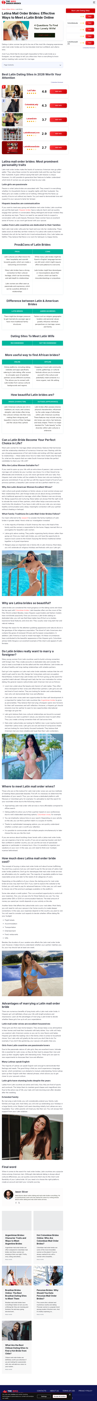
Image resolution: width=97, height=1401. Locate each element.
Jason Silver (21, 1191)
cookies (13, 1394)
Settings (44, 1396)
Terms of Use (69, 1391)
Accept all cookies (60, 1396)
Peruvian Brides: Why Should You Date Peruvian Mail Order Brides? (47, 1294)
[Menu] (94, 2)
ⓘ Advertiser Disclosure (57, 82)
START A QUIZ (43, 35)
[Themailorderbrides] (11, 2)
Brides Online (11, 9)
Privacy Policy (85, 1391)
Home (3, 9)
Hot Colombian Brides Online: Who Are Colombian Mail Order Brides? (48, 1239)
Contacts (41, 1391)
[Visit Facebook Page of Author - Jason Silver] (16, 1203)
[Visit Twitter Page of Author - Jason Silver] (19, 1203)
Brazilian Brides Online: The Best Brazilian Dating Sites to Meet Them (16, 1294)
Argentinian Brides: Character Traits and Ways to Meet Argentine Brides (15, 1239)
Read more (8, 1259)
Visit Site (58, 91)
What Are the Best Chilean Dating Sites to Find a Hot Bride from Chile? (16, 1349)
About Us (54, 1391)
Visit (89, 16)
